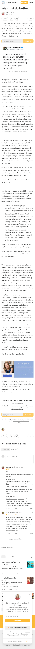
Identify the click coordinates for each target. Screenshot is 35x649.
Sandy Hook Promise (25, 210)
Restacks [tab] (14, 450)
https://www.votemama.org (23, 489)
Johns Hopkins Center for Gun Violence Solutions (18, 233)
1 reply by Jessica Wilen (15, 539)
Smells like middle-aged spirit (10, 579)
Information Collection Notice (21, 421)
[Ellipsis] (32, 467)
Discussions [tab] (15, 557)
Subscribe (24, 2)
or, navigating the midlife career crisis (11, 583)
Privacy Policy (23, 636)
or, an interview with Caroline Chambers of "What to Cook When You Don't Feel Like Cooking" (12, 568)
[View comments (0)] (10, 573)
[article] (17, 567)
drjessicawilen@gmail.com (9, 389)
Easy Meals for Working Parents (10, 563)
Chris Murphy (21, 221)
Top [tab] (4, 557)
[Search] (32, 557)
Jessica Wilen (10, 12)
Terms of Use (26, 419)
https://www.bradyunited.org (15, 499)
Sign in (31, 2)
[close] (29, 594)
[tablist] (9, 450)
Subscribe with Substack (18, 628)
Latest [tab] (8, 557)
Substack (8, 645)
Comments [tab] (6, 450)
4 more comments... (7, 547)
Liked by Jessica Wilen (13, 514)
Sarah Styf (9, 512)
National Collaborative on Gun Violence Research (17, 238)
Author (8, 469)
